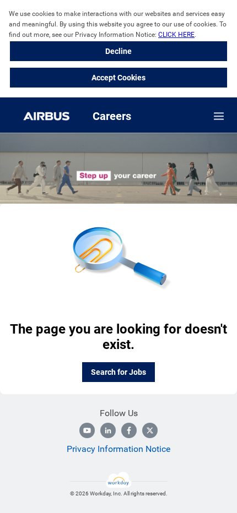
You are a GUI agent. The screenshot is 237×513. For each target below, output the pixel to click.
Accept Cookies (118, 77)
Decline (118, 51)
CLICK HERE (176, 35)
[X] (150, 430)
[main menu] (219, 116)
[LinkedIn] (108, 430)
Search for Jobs (118, 372)
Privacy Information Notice (118, 449)
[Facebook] (129, 430)
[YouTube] (87, 430)
